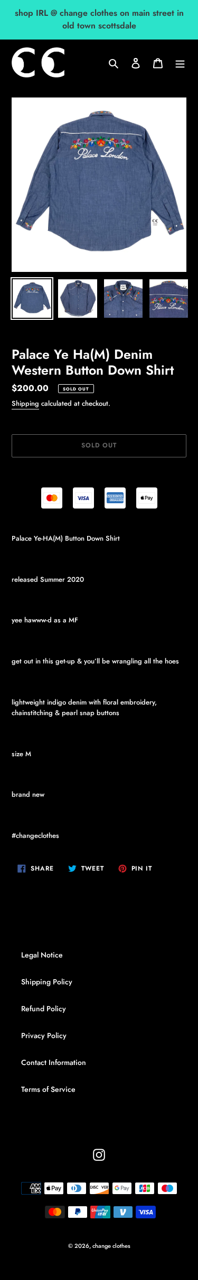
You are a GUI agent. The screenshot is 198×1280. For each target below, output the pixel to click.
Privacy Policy (44, 1035)
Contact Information (53, 1062)
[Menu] (180, 63)
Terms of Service (48, 1089)
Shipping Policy (46, 981)
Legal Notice (42, 955)
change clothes (111, 1246)
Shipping (25, 403)
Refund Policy (43, 1008)
